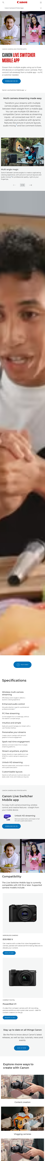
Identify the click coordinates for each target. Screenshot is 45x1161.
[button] (14, 185)
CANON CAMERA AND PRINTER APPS (14, 790)
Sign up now (9, 953)
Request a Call (10, 1017)
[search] (3, 2)
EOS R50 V (8, 939)
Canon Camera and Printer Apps (14, 49)
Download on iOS (11, 81)
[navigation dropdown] (40, 2)
